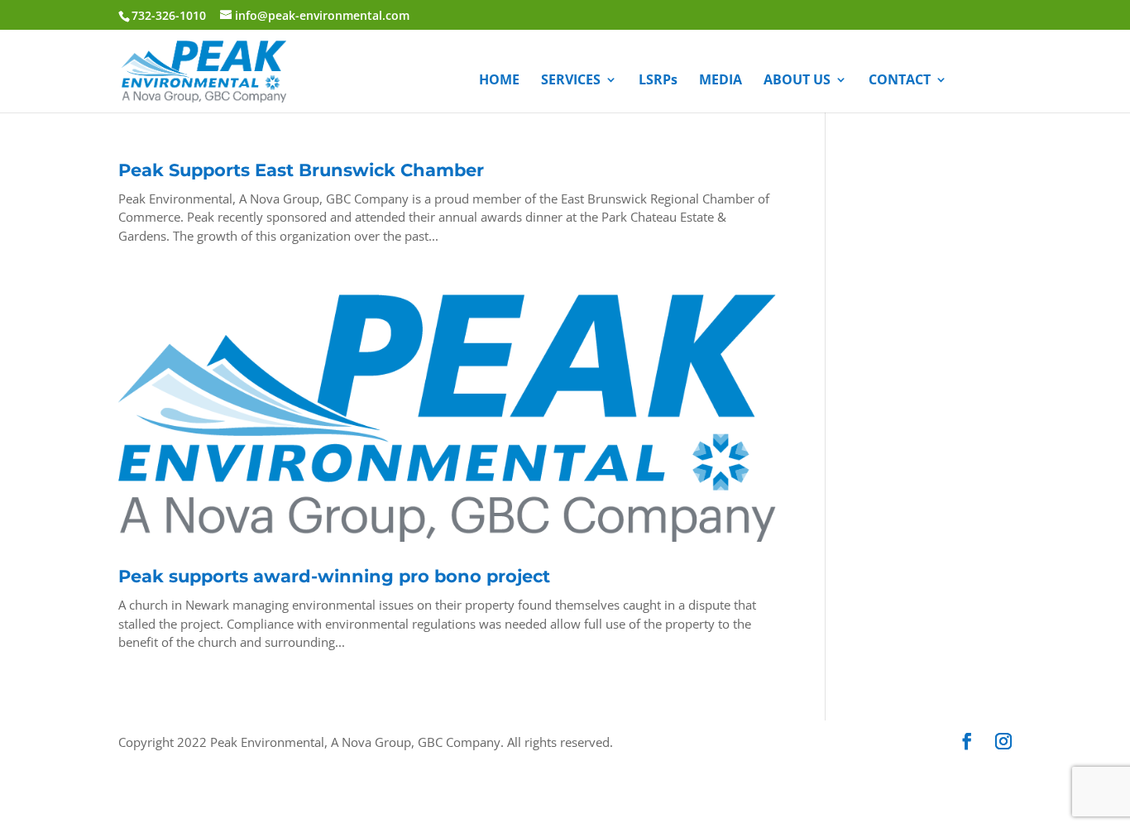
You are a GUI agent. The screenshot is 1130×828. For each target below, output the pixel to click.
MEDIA (720, 81)
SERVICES (571, 81)
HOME (499, 81)
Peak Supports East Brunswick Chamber (301, 170)
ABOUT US (797, 81)
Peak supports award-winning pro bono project (334, 576)
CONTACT (900, 81)
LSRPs (658, 81)
